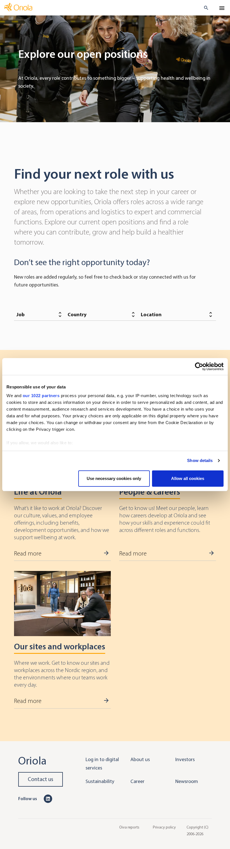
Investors (185, 759)
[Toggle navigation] (222, 8)
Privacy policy (164, 827)
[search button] (203, 8)
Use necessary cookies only (114, 478)
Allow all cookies (187, 478)
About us (140, 759)
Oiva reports (129, 827)
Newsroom (186, 781)
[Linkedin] (48, 798)
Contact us (40, 779)
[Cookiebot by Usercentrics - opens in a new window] (199, 366)
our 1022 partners (41, 395)
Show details (200, 460)
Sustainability (100, 781)
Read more (28, 553)
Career (137, 781)
